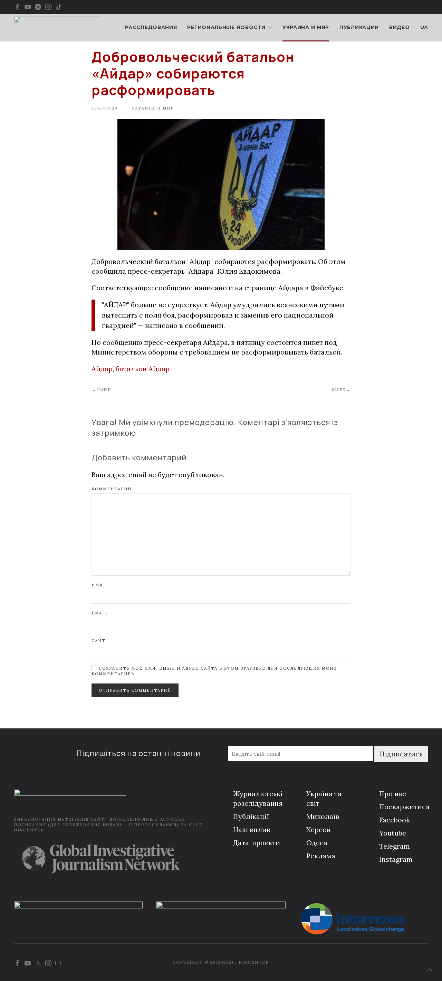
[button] (429, 970)
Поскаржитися (404, 806)
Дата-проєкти (256, 842)
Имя (97, 585)
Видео (399, 27)
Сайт (98, 640)
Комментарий (112, 489)
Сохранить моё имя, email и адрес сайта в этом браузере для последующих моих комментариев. (214, 671)
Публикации (359, 27)
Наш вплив (251, 829)
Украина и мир (305, 27)
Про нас (392, 793)
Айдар (102, 368)
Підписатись (401, 753)
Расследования (151, 27)
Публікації (251, 816)
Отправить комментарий (135, 690)
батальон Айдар (143, 368)
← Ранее (101, 389)
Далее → (341, 389)
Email (99, 613)
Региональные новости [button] (226, 27)
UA (424, 27)
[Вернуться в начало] (57, 27)
